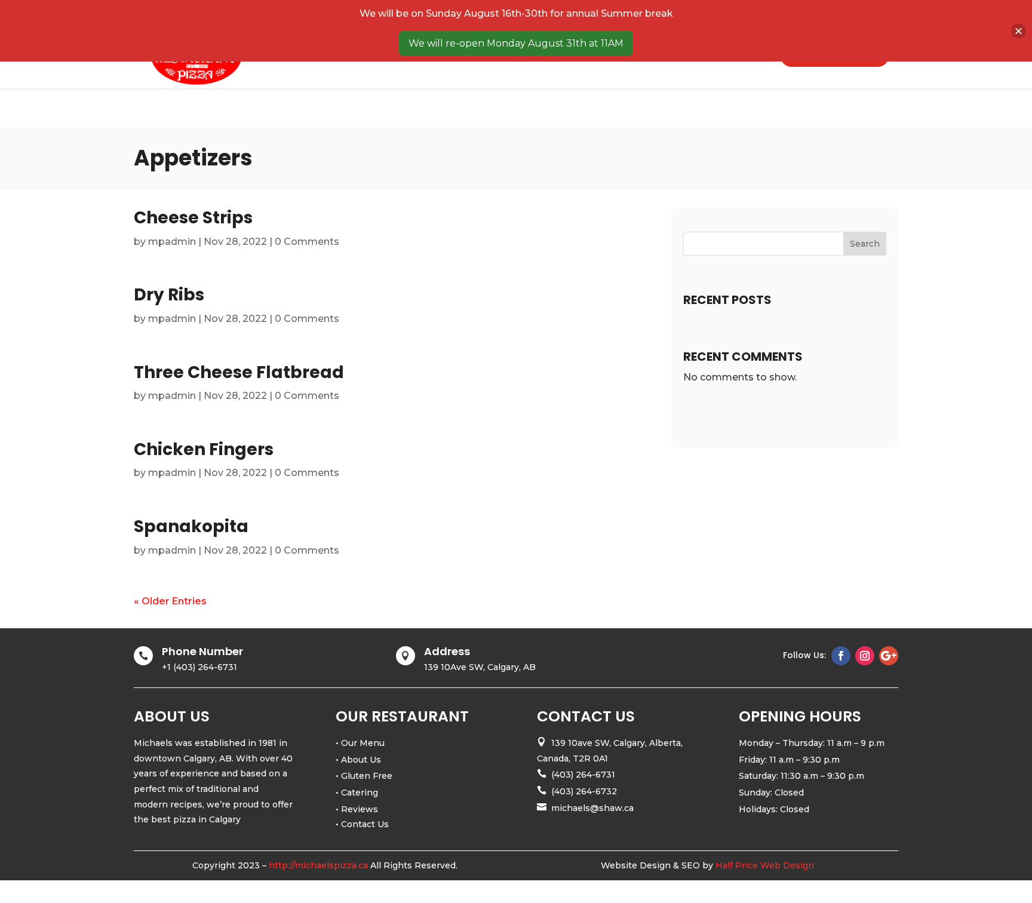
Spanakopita (191, 526)
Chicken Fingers (204, 449)
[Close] (1018, 30)
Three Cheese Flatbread (239, 372)
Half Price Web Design (764, 865)
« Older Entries (170, 601)
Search (865, 243)
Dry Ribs (169, 294)
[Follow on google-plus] (888, 655)
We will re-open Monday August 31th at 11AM (516, 43)
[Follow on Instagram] (864, 655)
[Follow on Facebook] (840, 655)
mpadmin (172, 241)
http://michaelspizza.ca (318, 865)
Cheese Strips (193, 217)
